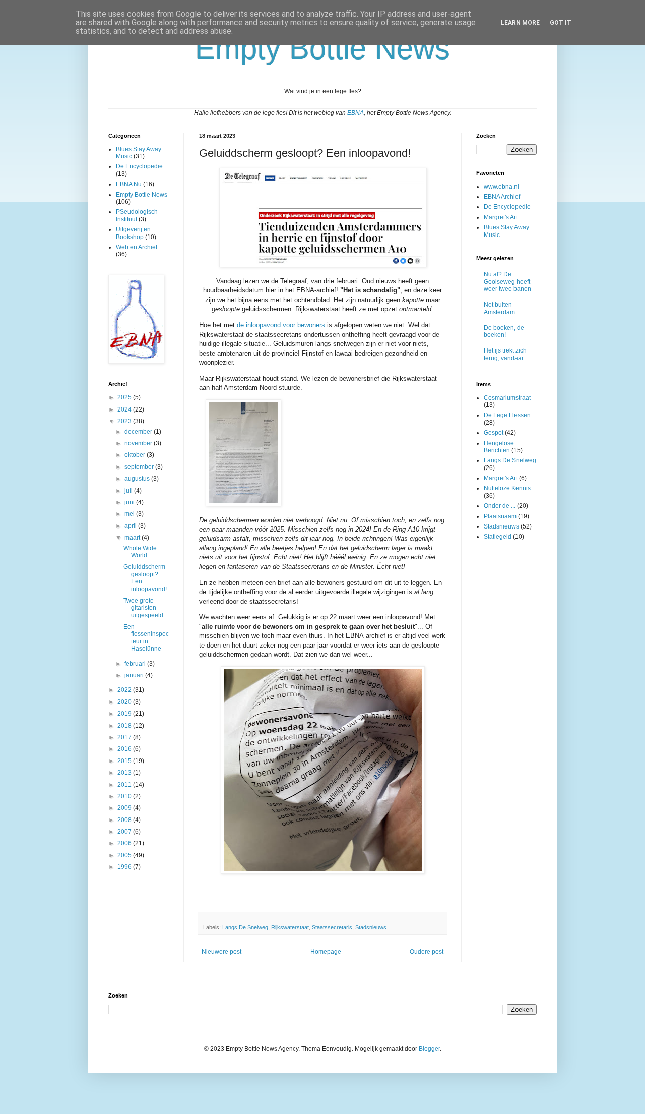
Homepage (325, 951)
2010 (125, 796)
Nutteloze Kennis (507, 488)
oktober (135, 454)
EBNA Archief (502, 196)
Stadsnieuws (370, 927)
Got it (560, 22)
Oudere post (426, 951)
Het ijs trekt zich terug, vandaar (505, 354)
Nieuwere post (221, 951)
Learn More (520, 22)
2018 (125, 725)
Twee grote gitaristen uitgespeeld (143, 608)
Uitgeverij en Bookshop (133, 233)
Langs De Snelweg (245, 927)
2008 (125, 820)
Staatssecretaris (332, 927)
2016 (125, 748)
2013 (125, 772)
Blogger (429, 1048)
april (131, 526)
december (139, 431)
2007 (125, 831)
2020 (125, 702)
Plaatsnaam (500, 516)
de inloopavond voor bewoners (281, 325)
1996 (125, 866)
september (139, 467)
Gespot (493, 432)
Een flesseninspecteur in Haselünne (146, 637)
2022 (125, 689)
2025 (125, 397)
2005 (125, 855)
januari (134, 675)
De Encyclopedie (139, 166)
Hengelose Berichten (499, 447)
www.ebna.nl (501, 186)
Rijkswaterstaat (290, 927)
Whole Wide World (140, 552)
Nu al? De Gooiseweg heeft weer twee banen (507, 281)
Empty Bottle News (141, 194)
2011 (125, 784)
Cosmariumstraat (507, 397)
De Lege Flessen (507, 415)
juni (130, 502)
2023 (125, 421)
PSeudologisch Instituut (137, 215)
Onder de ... (499, 505)
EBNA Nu (129, 184)
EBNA (355, 112)
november (139, 443)
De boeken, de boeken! (504, 331)
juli (129, 490)
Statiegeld (497, 536)
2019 (125, 713)
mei (130, 513)
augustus (137, 478)
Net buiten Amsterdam (499, 308)
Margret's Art (501, 217)
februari (135, 663)
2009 (125, 807)
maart (133, 537)
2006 (125, 843)
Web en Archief (136, 247)
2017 (125, 737)
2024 (125, 409)
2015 (125, 761)
